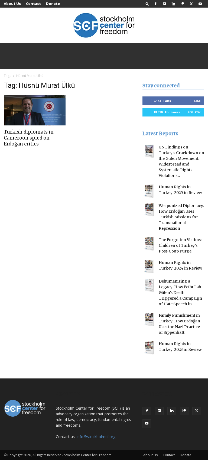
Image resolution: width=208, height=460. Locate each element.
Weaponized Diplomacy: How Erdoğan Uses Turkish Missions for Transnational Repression (181, 217)
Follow (194, 112)
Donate (53, 3)
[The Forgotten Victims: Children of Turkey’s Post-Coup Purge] (149, 244)
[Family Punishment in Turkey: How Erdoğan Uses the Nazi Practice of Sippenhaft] (149, 319)
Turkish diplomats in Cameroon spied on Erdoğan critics (29, 138)
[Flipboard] (164, 4)
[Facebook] (155, 4)
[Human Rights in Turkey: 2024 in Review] (149, 266)
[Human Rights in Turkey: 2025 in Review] (149, 191)
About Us (12, 3)
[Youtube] (200, 4)
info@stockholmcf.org (96, 436)
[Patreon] (182, 4)
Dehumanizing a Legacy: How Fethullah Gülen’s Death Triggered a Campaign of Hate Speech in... (180, 292)
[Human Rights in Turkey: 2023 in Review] (149, 348)
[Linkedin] (173, 4)
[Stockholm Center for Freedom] (104, 25)
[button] (147, 4)
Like (197, 101)
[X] (191, 4)
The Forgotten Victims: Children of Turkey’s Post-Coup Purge (180, 245)
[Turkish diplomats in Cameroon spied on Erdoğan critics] (35, 110)
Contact (33, 3)
